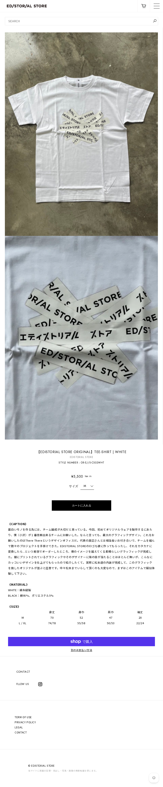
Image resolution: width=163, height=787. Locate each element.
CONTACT (23, 671)
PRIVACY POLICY (25, 722)
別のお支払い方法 (81, 650)
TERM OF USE (23, 717)
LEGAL (19, 727)
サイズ (73, 486)
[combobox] (81, 21)
